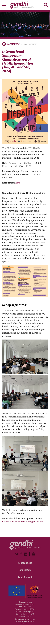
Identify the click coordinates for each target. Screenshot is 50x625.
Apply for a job (25, 576)
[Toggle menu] (4, 4)
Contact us (25, 569)
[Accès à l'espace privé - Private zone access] (33, 554)
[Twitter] (17, 554)
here (17, 183)
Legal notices (25, 562)
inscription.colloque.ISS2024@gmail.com (22, 521)
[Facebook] (21, 554)
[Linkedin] (25, 554)
